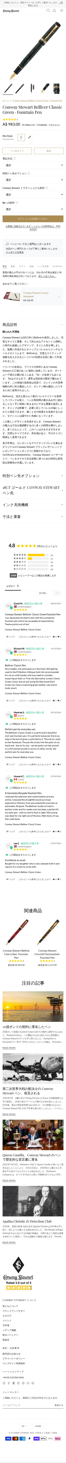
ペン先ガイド (17, 151)
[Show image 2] (20, 89)
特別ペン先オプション (21, 475)
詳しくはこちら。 (47, 276)
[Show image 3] (32, 89)
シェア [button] (12, 636)
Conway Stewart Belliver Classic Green (23, 629)
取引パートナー (10, 1335)
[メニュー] (61, 11)
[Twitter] (13, 1383)
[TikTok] (18, 1383)
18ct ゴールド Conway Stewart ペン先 (31, 490)
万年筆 (6, 1325)
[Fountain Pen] (21, 137)
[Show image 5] (56, 89)
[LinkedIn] (32, 1383)
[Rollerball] (29, 137)
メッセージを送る (15, 252)
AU (23, 1426)
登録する (59, 1405)
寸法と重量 (12, 516)
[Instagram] (4, 1383)
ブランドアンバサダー (14, 1310)
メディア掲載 (9, 1330)
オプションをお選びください (33, 218)
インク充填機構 (15, 504)
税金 (32, 266)
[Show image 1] (8, 89)
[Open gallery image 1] (33, 51)
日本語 (38, 1426)
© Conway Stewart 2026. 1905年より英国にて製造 (33, 1433)
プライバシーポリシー (14, 1358)
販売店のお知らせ (12, 1353)
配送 (13, 266)
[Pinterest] (23, 1383)
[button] (54, 636)
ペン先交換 (43, 266)
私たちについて (10, 1306)
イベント (7, 1320)
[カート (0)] (54, 11)
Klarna (57, 266)
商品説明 (10, 324)
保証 (5, 266)
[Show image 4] (44, 89)
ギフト (22, 266)
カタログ (7, 1315)
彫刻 (49, 151)
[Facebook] (8, 1383)
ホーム (6, 100)
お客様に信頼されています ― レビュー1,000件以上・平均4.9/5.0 (33, 228)
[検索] (48, 11)
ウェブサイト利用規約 (14, 1363)
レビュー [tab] (11, 586)
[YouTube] (28, 1383)
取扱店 (6, 1339)
